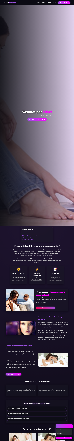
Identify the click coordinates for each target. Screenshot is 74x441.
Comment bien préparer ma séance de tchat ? (37, 419)
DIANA (11, 3)
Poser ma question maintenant (64, 437)
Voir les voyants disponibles (13, 374)
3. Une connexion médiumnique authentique (30, 235)
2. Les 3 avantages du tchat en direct (29, 233)
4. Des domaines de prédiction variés (29, 237)
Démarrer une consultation (37, 119)
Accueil (38, 2)
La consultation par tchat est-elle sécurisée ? (37, 414)
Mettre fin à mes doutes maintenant (45, 307)
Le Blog (55, 2)
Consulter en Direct (64, 2)
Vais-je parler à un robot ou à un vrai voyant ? (37, 408)
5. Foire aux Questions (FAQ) (27, 239)
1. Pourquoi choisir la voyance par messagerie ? (30, 231)
